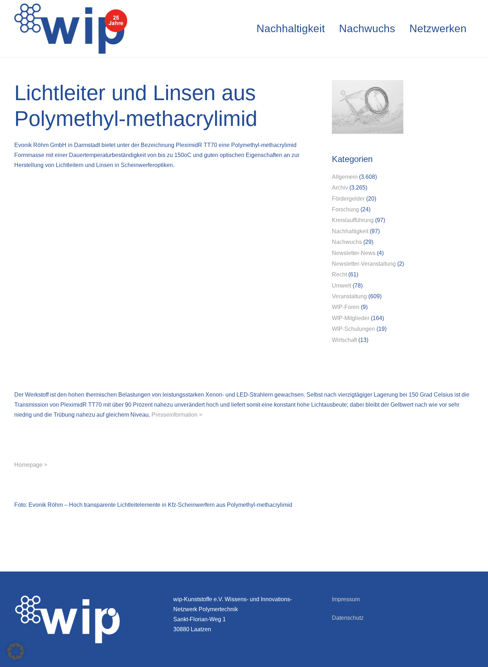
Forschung (345, 209)
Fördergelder (348, 199)
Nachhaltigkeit (350, 231)
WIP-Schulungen (353, 329)
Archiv (340, 188)
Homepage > (30, 465)
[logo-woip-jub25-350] (70, 29)
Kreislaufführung (353, 220)
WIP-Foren (345, 307)
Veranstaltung (349, 296)
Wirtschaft (344, 340)
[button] (15, 651)
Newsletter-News (353, 253)
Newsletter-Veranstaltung (364, 264)
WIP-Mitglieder (350, 318)
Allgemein (345, 177)
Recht (339, 274)
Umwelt (341, 286)
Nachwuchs (347, 242)
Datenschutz (348, 618)
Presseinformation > (176, 415)
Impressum (346, 599)
